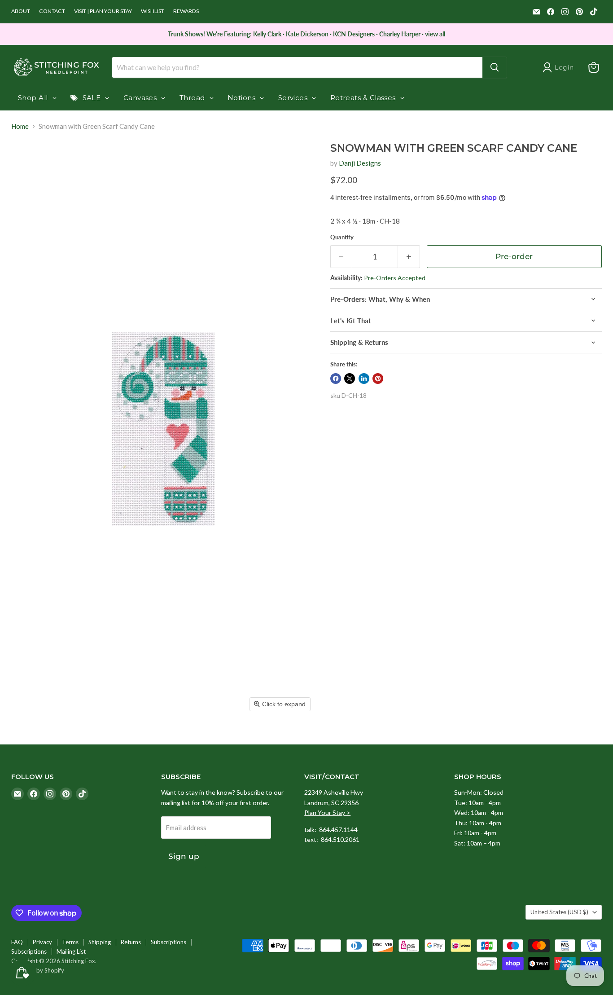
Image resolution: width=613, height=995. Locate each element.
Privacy (42, 942)
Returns (131, 942)
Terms (70, 942)
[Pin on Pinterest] (377, 378)
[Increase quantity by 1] (409, 256)
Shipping (99, 942)
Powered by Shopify (37, 970)
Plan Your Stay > (327, 812)
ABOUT (20, 11)
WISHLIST (152, 11)
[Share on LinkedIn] (364, 378)
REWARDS (186, 11)
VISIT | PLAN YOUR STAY (103, 11)
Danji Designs (360, 163)
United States (559, 912)
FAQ (17, 942)
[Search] (494, 67)
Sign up (183, 856)
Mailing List (71, 951)
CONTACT (52, 11)
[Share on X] (349, 378)
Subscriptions (168, 942)
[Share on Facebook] (335, 378)
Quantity (342, 237)
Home (20, 126)
